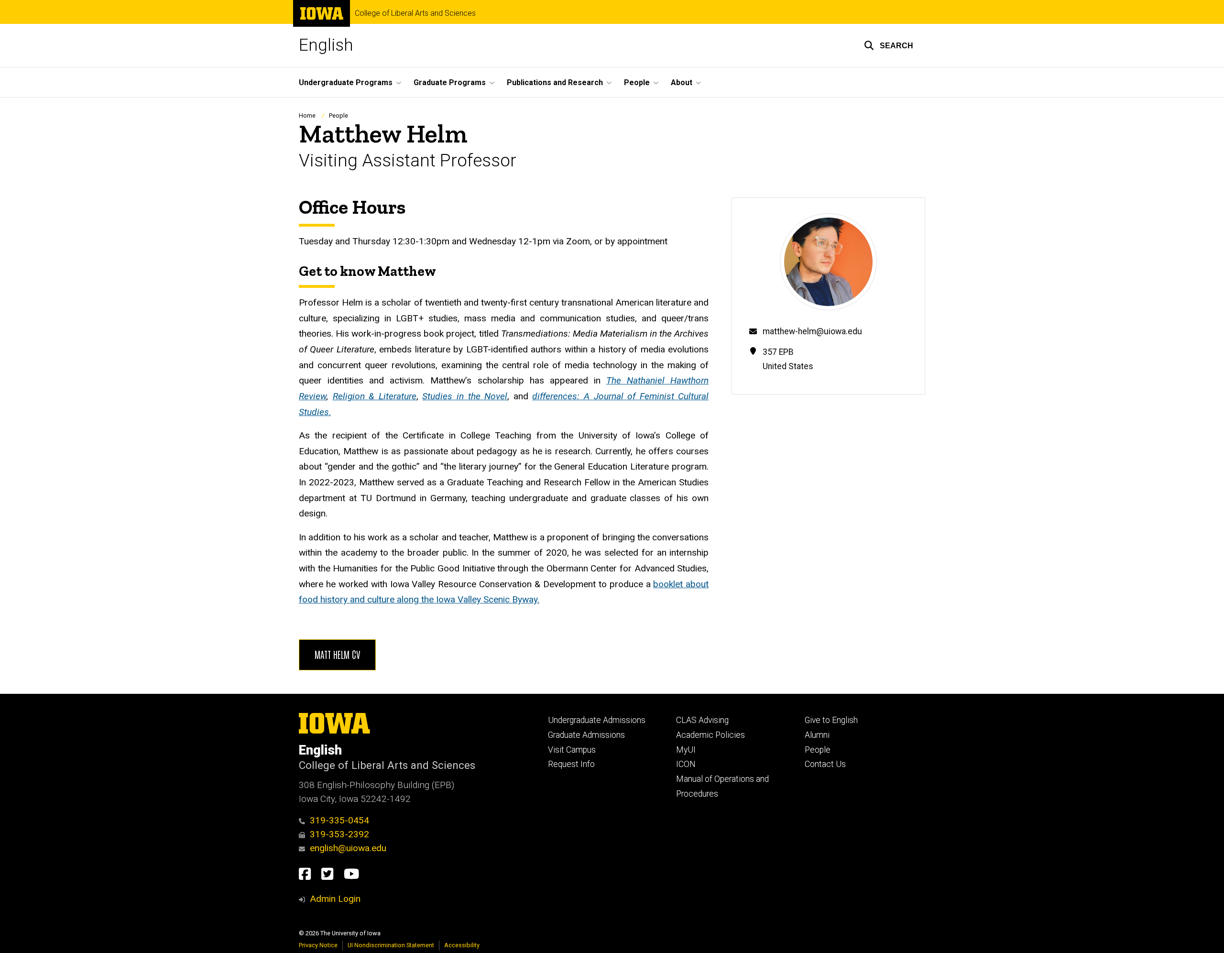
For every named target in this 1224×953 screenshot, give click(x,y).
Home (307, 115)
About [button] (681, 82)
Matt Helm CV (337, 654)
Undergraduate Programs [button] (346, 82)
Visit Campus (572, 750)
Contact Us (825, 764)
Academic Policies (710, 735)
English (326, 45)
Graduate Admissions (586, 735)
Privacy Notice (318, 945)
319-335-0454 (339, 820)
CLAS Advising (702, 720)
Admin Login (335, 898)
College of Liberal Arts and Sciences (415, 13)
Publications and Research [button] (555, 82)
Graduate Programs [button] (450, 82)
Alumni (817, 735)
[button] (888, 45)
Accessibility (462, 945)
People (338, 115)
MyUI (686, 750)
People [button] (637, 82)
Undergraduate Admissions (596, 720)
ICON (686, 764)
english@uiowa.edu (348, 848)
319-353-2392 (339, 834)
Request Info (571, 764)
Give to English (831, 720)
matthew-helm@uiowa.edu (812, 331)
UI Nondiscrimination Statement (391, 945)
